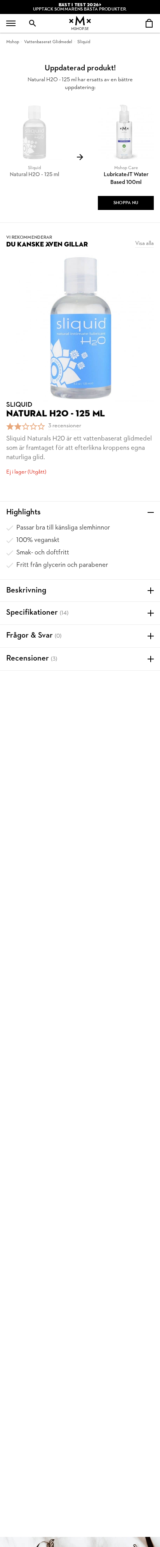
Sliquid (83, 42)
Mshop (12, 42)
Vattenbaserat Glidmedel (48, 42)
